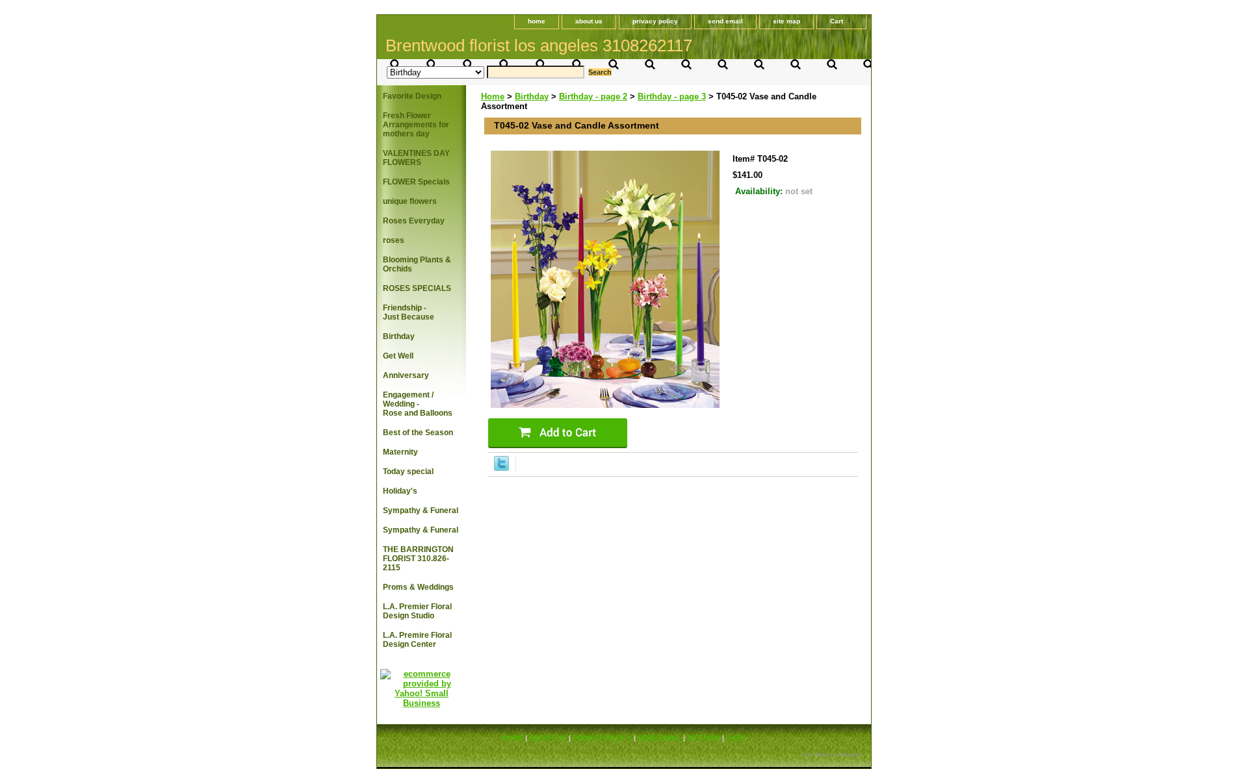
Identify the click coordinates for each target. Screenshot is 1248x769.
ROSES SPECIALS (417, 288)
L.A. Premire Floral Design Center (417, 640)
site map (786, 21)
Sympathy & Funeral (420, 510)
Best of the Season (418, 432)
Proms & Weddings (418, 587)
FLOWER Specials (416, 181)
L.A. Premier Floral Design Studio (417, 611)
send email (725, 21)
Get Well (398, 355)
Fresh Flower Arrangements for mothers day (416, 124)
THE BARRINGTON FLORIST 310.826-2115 (418, 558)
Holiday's (400, 491)
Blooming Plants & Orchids (417, 264)
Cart (836, 21)
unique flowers (410, 201)
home (536, 21)
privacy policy (655, 21)
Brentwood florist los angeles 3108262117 (538, 45)
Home (492, 96)
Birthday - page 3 (672, 96)
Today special (408, 471)
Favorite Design (412, 96)
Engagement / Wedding (417, 404)
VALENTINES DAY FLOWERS (416, 158)
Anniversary (406, 375)
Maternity (400, 452)
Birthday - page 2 (593, 96)
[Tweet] (501, 468)
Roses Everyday (414, 220)
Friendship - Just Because (408, 312)
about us (589, 21)
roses (393, 240)
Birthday (532, 96)
